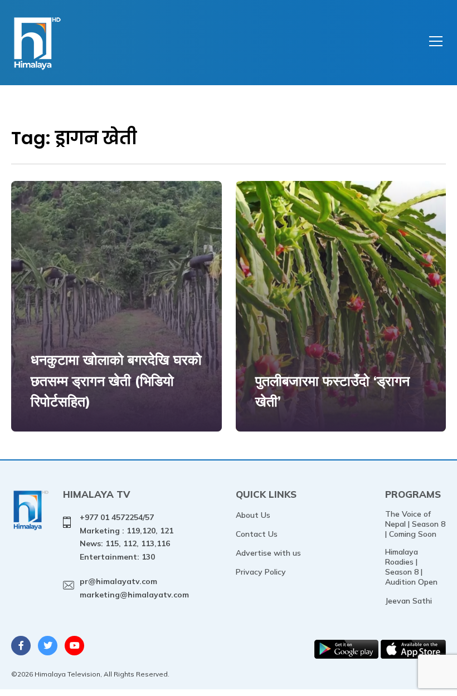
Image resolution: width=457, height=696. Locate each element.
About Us (253, 515)
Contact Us (257, 534)
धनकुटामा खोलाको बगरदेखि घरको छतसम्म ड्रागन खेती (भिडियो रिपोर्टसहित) (116, 380)
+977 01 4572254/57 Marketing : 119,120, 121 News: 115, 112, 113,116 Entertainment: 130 (126, 537)
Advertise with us (268, 553)
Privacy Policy (261, 572)
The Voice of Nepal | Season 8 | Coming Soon (415, 524)
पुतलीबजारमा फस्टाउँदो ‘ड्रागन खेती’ (332, 391)
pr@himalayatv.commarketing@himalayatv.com (134, 588)
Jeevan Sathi (408, 601)
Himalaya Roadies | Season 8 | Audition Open (411, 567)
